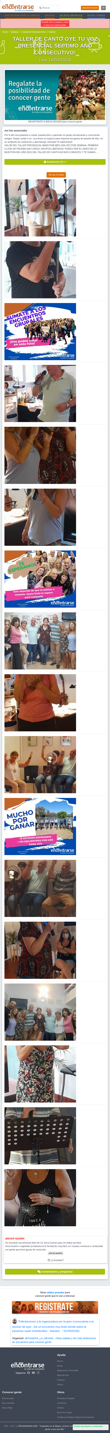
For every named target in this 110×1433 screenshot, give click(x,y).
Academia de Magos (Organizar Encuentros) (75, 1417)
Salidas (14, 32)
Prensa (60, 1385)
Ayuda (59, 1366)
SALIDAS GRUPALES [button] (70, 15)
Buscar (60, 1361)
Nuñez (52, 32)
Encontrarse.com (28, 1426)
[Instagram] (37, 1372)
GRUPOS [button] (50, 15)
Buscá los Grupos (64, 1412)
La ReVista (61, 1403)
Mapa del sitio (63, 1375)
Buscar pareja (8, 1398)
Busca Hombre (8, 1403)
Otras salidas (63, 1338)
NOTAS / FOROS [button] (96, 15)
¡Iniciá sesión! (56, 1253)
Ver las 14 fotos (56, 175)
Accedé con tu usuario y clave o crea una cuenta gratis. (55, 23)
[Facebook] (28, 1372)
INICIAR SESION (90, 8)
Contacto (61, 1380)
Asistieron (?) (55, 161)
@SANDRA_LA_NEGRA (39, 1338)
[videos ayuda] (103, 8)
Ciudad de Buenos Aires (33, 32)
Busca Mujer (7, 1408)
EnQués (60, 1408)
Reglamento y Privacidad (67, 1370)
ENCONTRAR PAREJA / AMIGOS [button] (22, 15)
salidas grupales (56, 1292)
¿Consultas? (57, 1260)
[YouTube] (32, 1372)
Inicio (5, 32)
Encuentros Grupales (66, 1398)
